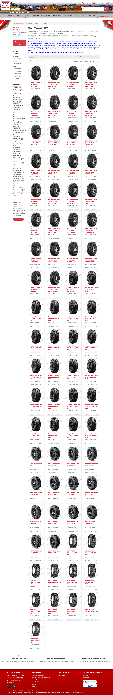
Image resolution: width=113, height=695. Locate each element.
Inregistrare (24, 12)
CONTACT (92, 15)
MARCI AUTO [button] (57, 15)
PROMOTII (35, 15)
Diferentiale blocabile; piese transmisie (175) (18, 138)
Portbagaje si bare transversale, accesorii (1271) (19, 174)
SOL (33, 686)
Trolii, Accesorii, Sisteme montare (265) (18, 193)
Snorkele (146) (17, 188)
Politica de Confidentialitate (41, 677)
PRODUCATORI (45, 15)
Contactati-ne (18, 219)
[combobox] (19, 58)
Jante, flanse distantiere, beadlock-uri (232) (18, 157)
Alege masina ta (19, 43)
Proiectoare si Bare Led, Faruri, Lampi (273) (19, 180)
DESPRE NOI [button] (69, 15)
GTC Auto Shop (18, 23)
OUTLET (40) (17, 90)
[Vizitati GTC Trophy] (107, 25)
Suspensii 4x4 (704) (19, 190)
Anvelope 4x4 (35, 23)
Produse (27, 23)
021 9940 (87, 3)
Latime (15, 61)
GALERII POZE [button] (80, 15)
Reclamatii (86, 675)
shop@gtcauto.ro (101, 3)
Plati (59, 677)
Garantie (35, 680)
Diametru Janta (17, 71)
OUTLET (27, 15)
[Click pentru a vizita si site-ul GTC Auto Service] (6, 25)
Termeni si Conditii (38, 675)
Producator (16, 56)
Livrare (60, 680)
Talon (14, 66)
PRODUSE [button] (18, 15)
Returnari (86, 677)
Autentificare (13, 12)
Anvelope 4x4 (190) (19, 118)
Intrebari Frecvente (38, 682)
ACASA (10, 15)
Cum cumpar (61, 675)
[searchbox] (19, 59)
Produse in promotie (18, 77)
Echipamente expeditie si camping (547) (17, 147)
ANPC (34, 684)
